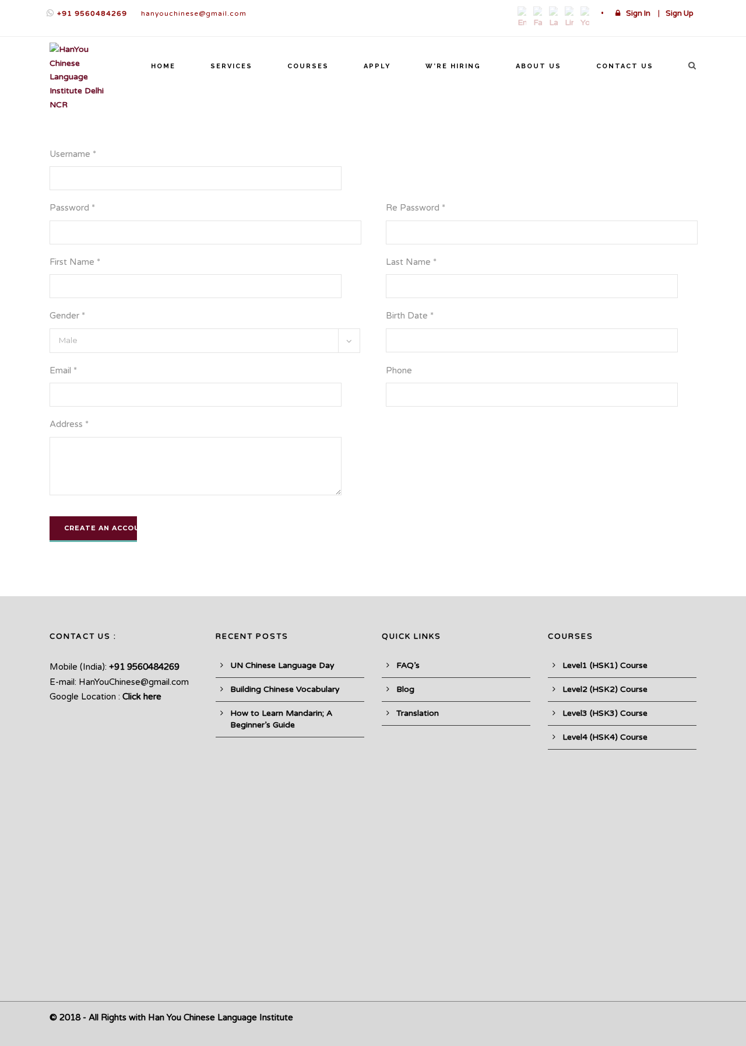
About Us (538, 66)
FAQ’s (408, 665)
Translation (417, 713)
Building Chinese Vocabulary (285, 689)
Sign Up (680, 13)
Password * (72, 207)
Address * (69, 424)
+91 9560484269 (92, 13)
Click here (141, 696)
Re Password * (415, 207)
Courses (308, 66)
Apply (377, 66)
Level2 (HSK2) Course (605, 689)
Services (231, 66)
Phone (399, 370)
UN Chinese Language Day (282, 665)
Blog (405, 689)
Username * (73, 154)
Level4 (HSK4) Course (605, 737)
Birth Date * (410, 315)
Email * (63, 370)
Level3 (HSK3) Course (605, 713)
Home (163, 66)
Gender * (67, 315)
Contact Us (624, 66)
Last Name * (411, 262)
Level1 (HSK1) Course (605, 665)
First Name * (75, 262)
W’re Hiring (453, 66)
